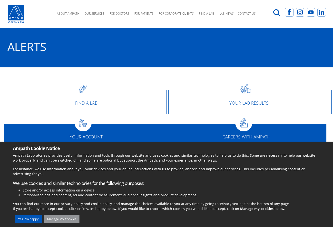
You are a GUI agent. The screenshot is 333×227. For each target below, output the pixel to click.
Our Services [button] (94, 13)
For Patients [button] (144, 13)
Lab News (226, 13)
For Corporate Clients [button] (176, 13)
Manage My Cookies (61, 219)
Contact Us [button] (247, 13)
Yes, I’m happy (28, 219)
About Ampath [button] (68, 13)
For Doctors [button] (119, 13)
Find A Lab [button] (206, 13)
